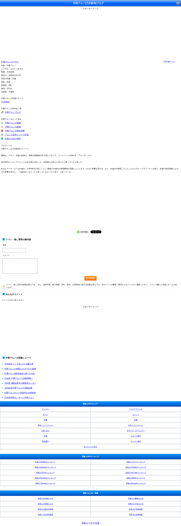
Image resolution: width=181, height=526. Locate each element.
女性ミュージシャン (135, 425)
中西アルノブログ (13, 112)
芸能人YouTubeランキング (136, 473)
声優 (45, 436)
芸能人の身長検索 (136, 515)
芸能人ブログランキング (135, 462)
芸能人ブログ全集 (90, 523)
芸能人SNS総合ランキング (45, 462)
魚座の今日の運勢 (13, 139)
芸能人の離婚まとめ (135, 498)
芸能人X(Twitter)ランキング (135, 467)
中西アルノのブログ (10, 62)
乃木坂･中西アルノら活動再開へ (18, 378)
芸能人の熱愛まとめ (45, 504)
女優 (135, 420)
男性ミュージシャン (45, 425)
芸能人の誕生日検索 (45, 509)
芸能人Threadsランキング (45, 483)
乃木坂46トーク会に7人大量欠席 (18, 364)
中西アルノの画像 (13, 123)
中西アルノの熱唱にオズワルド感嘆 (20, 369)
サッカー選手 (136, 441)
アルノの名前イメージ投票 (17, 135)
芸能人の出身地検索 (45, 515)
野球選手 (45, 441)
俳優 (45, 420)
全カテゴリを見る (90, 447)
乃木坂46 (5, 102)
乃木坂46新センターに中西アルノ (19, 397)
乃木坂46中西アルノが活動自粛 (18, 388)
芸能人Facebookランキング (45, 478)
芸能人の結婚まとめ (45, 498)
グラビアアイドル (136, 409)
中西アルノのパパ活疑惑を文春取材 (20, 393)
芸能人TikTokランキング (45, 473)
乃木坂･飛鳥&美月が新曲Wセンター (20, 383)
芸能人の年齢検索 (136, 509)
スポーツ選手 (136, 436)
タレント (135, 415)
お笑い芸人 (45, 431)
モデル (45, 415)
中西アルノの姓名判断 (15, 131)
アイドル (45, 409)
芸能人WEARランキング (135, 478)
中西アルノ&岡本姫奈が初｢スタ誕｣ (19, 373)
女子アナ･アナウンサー (136, 431)
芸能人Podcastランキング (136, 483)
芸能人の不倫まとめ (135, 504)
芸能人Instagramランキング (45, 467)
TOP (178, 3)
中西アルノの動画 (13, 127)
